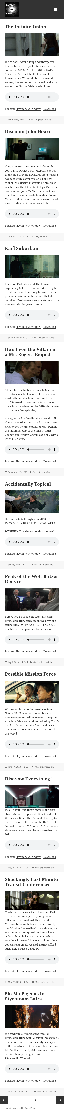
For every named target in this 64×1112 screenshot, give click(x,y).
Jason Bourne (44, 119)
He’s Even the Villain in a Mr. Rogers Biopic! (31, 351)
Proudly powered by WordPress (20, 1108)
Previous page (4, 1100)
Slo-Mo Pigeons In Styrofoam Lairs (25, 996)
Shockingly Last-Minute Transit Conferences (31, 881)
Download (49, 108)
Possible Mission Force (30, 674)
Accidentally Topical (28, 484)
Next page (60, 1100)
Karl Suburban (21, 248)
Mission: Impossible (43, 564)
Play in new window (28, 108)
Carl (31, 119)
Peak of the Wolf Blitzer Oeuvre (32, 578)
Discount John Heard (28, 131)
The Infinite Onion (25, 27)
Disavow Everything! (28, 779)
